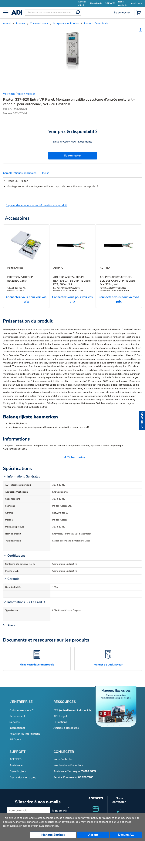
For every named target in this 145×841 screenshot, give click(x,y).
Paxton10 (118, 329)
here (24, 406)
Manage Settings (53, 835)
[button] (142, 420)
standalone (80, 329)
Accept (93, 835)
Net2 (130, 329)
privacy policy (90, 818)
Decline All (126, 835)
